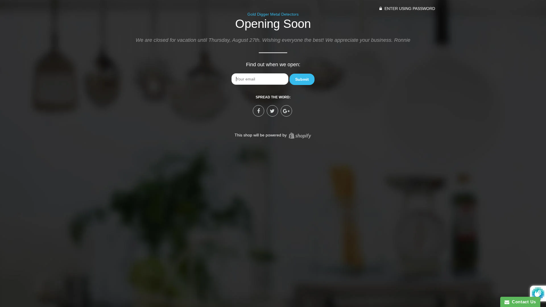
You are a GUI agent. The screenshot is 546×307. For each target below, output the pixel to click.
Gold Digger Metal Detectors (273, 14)
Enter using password (409, 8)
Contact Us (522, 301)
